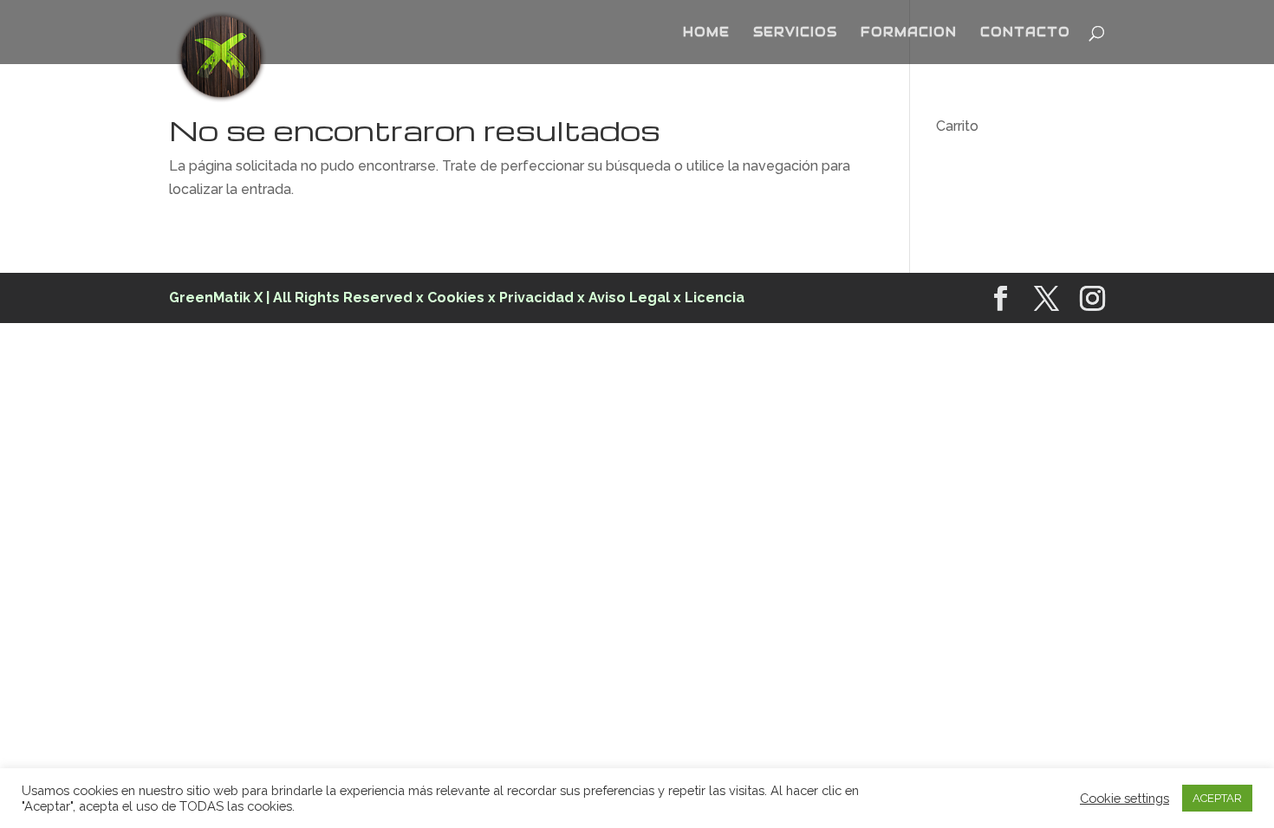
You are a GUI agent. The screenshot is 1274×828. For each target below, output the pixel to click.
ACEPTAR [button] (1217, 798)
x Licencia (708, 297)
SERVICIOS (795, 33)
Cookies (457, 297)
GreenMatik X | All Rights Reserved (291, 297)
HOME (706, 33)
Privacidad (536, 297)
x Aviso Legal (623, 297)
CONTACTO (1025, 33)
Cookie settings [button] (1124, 798)
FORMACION (909, 33)
